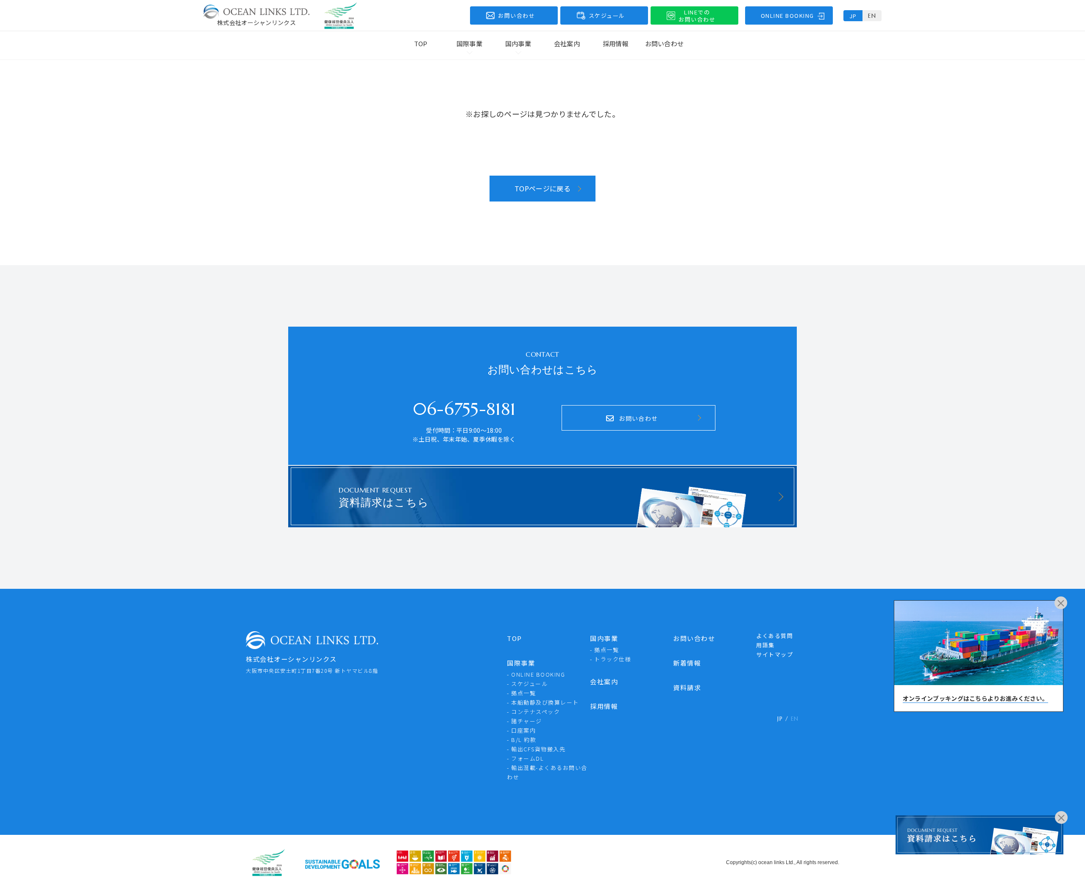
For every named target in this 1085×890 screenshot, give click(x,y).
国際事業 (521, 662)
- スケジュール (527, 684)
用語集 (765, 645)
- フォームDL (525, 758)
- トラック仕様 (610, 659)
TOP (421, 43)
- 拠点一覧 (521, 693)
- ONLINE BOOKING (536, 674)
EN (872, 16)
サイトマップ (774, 654)
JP (853, 16)
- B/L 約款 (521, 740)
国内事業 (604, 638)
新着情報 (687, 662)
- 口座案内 (521, 730)
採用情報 (616, 43)
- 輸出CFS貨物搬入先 (536, 749)
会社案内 (567, 43)
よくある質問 (774, 636)
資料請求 (687, 687)
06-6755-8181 (464, 409)
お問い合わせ (664, 43)
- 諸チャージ (524, 721)
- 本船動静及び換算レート (543, 702)
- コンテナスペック (533, 712)
